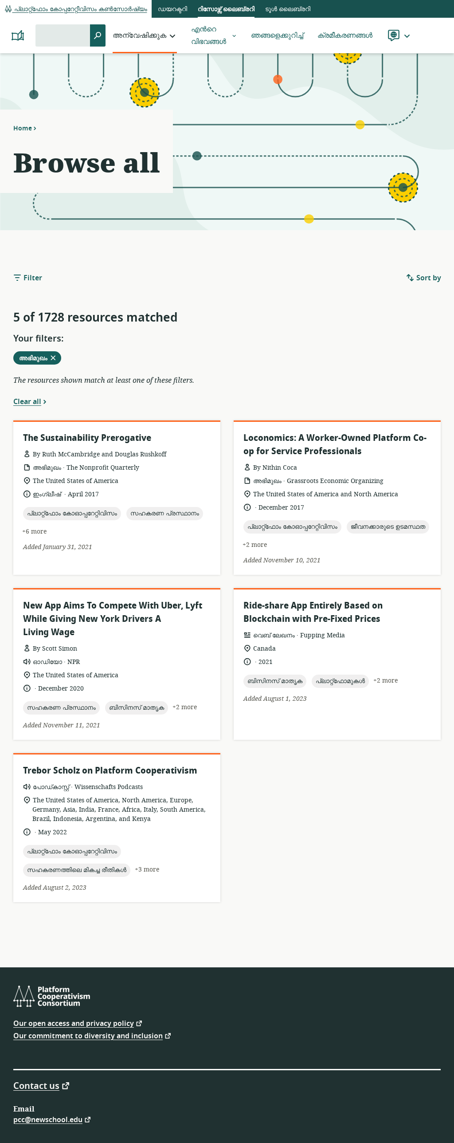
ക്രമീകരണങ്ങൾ (344, 35)
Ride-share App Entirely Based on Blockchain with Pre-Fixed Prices (313, 612)
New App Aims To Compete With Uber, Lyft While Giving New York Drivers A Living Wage (112, 619)
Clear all (27, 401)
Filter (32, 278)
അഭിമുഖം (40, 359)
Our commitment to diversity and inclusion (88, 1035)
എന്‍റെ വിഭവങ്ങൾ (208, 35)
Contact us (36, 1085)
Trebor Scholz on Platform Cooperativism (110, 770)
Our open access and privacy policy (73, 1023)
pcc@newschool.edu (47, 1119)
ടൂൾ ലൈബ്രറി (287, 9)
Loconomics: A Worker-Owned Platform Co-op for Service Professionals (335, 445)
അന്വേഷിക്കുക (139, 35)
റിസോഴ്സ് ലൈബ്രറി (226, 9)
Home (22, 128)
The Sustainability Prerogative (87, 438)
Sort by (428, 278)
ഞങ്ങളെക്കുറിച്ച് (277, 35)
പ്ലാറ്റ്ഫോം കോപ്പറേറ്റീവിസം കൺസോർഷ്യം (79, 9)
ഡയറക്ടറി (172, 9)
